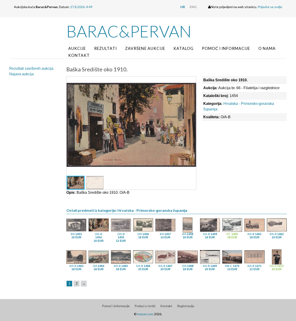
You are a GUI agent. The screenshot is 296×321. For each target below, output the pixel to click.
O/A (143, 236)
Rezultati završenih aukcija (31, 68)
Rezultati (105, 48)
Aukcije (77, 48)
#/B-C (232, 267)
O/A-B (99, 237)
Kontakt (79, 55)
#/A (76, 236)
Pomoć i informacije (226, 48)
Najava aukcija (21, 74)
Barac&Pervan (128, 31)
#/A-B (254, 236)
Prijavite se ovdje (270, 7)
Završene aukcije (145, 48)
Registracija (185, 306)
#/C (232, 236)
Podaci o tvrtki (145, 306)
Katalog (183, 48)
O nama (267, 48)
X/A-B (210, 236)
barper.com (145, 314)
